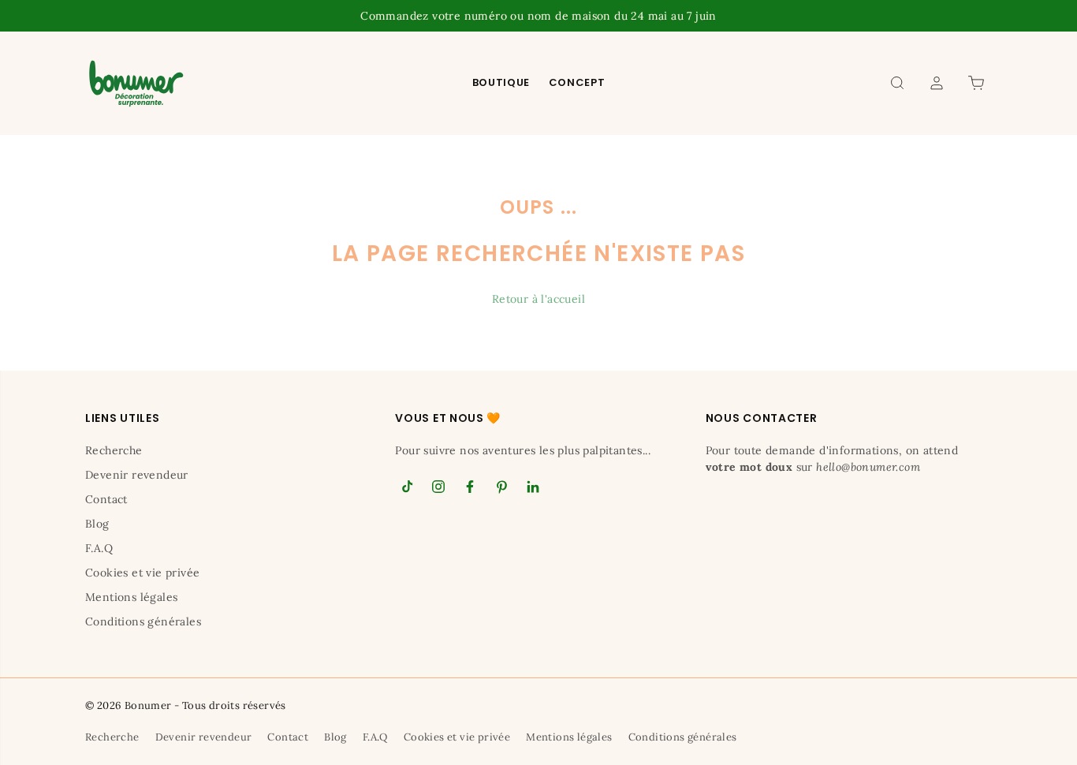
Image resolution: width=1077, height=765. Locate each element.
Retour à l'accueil (538, 299)
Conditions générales (143, 621)
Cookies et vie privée (142, 572)
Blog (97, 524)
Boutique (501, 82)
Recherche (114, 450)
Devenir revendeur (136, 475)
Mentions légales (131, 597)
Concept (577, 82)
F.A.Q (99, 548)
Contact (106, 499)
